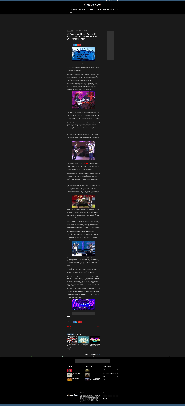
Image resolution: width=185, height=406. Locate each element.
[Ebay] (108, 0)
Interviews (75, 9)
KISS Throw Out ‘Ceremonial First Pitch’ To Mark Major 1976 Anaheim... (77, 370)
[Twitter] (116, 0)
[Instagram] (111, 0)
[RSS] (114, 0)
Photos (87, 9)
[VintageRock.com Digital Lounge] (87, 375)
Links (101, 9)
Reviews (91, 9)
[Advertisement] (92, 21)
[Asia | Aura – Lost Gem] (69, 379)
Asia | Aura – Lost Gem (75, 378)
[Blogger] (106, 0)
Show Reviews (71, 31)
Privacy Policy (109, 405)
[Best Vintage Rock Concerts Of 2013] (87, 370)
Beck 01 (98, 295)
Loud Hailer (86, 163)
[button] (117, 9)
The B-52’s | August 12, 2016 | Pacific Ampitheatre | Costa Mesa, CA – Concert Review (93, 329)
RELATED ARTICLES (70, 334)
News (71, 9)
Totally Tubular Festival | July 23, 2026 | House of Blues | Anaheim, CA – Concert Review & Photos (95, 345)
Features (83, 9)
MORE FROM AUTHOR (78, 334)
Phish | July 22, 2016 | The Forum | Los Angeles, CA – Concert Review (74, 329)
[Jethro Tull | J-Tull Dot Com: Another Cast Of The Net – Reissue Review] (69, 375)
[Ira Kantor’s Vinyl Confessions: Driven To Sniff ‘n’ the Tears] (87, 379)
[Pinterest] (112, 0)
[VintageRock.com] (92, 4)
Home (67, 30)
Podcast (79, 9)
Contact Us (113, 405)
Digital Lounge (96, 9)
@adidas (98, 354)
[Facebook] (109, 0)
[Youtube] (117, 0)
